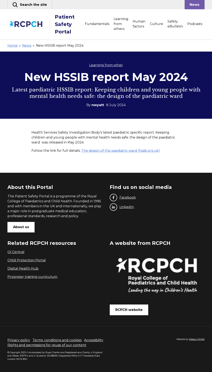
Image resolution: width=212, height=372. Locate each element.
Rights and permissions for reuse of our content (46, 345)
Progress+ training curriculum (32, 277)
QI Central (15, 252)
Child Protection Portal (26, 260)
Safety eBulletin (175, 23)
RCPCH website (129, 310)
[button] (29, 4)
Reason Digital (197, 339)
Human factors (139, 23)
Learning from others (121, 24)
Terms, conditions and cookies (57, 340)
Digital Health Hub (23, 268)
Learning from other (106, 65)
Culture (156, 24)
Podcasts (194, 24)
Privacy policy (18, 340)
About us (21, 227)
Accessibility (93, 340)
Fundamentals (97, 24)
